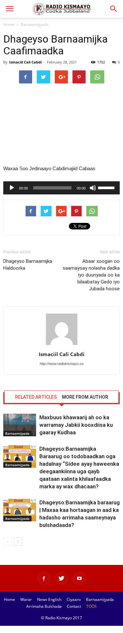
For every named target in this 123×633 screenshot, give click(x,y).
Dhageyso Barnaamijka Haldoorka (27, 264)
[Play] (12, 188)
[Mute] (93, 188)
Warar (26, 599)
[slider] (107, 187)
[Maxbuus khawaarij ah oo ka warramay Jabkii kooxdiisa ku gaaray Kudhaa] (19, 425)
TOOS (91, 606)
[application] (61, 187)
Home (8, 24)
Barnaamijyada (35, 24)
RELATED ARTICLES (36, 397)
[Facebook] (44, 578)
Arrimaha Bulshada (44, 606)
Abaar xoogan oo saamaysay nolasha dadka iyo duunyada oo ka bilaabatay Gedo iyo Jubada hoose (91, 275)
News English (49, 599)
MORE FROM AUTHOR (85, 397)
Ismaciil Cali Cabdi (25, 62)
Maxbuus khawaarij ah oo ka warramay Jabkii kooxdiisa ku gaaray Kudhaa (76, 425)
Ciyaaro (74, 599)
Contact (74, 606)
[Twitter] (61, 578)
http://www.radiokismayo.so (61, 364)
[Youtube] (79, 578)
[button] (114, 9)
